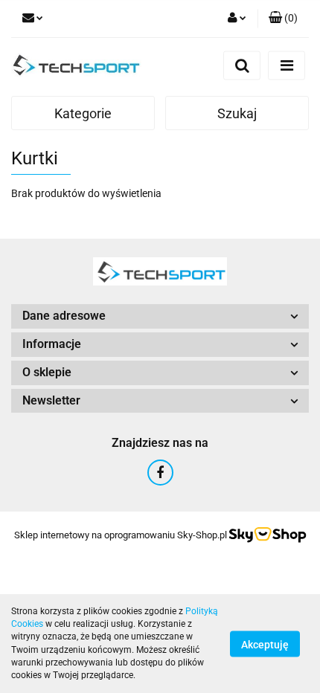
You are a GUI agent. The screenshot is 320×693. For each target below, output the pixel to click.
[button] (283, 18)
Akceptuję (265, 644)
